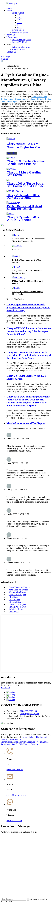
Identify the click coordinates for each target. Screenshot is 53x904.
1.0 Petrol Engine (16, 602)
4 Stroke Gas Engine (17, 592)
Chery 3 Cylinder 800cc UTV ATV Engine (23, 218)
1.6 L (19, 18)
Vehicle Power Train (17, 607)
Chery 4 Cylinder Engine (40, 99)
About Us (11, 35)
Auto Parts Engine (9, 101)
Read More (11, 153)
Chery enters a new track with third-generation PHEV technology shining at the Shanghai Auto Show (29, 355)
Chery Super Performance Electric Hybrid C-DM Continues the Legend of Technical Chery (28, 307)
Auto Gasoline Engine (18, 590)
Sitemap (4, 739)
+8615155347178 (14, 820)
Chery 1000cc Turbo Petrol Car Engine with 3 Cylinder (26, 185)
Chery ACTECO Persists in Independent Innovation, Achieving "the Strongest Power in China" (29, 331)
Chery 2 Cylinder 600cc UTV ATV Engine (23, 196)
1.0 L (19, 22)
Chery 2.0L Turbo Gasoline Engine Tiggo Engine (26, 162)
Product (10, 10)
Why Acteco (12, 37)
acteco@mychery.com (29, 713)
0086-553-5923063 (28, 711)
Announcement (18, 49)
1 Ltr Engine (14, 597)
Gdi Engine (13, 612)
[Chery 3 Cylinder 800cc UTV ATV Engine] (10, 213)
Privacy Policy (28, 737)
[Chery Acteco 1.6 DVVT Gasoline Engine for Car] (11, 138)
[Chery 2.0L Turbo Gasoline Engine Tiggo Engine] (11, 158)
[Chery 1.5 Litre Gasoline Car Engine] (11, 169)
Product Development (21, 39)
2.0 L (19, 15)
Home (9, 8)
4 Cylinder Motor (16, 609)
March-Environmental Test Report (26, 423)
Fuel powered (18, 13)
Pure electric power (20, 32)
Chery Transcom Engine (19, 587)
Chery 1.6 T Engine (17, 594)
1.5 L (19, 20)
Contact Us (11, 52)
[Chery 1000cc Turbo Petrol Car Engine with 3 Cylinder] (8, 180)
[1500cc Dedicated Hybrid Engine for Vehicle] (13, 202)
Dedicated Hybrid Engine (37, 742)
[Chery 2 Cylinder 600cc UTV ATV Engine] (15, 191)
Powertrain (5, 744)
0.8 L (19, 25)
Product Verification (20, 42)
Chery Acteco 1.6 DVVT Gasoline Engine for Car (24, 145)
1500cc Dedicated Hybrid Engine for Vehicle (24, 207)
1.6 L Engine (14, 599)
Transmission (6, 742)
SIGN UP (5, 687)
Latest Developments (21, 47)
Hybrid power (18, 30)
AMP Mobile (15, 739)
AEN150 (16, 249)
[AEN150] (17, 246)
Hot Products (41, 737)
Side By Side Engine (20, 744)
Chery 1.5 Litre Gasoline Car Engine (24, 174)
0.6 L (19, 27)
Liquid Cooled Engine (18, 99)
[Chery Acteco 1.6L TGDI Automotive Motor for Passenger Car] (15, 235)
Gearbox (34, 744)
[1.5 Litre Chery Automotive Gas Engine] (16, 256)
